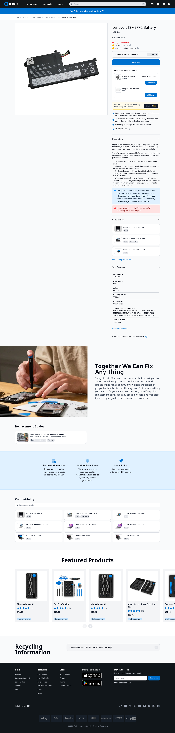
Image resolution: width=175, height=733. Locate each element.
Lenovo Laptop (49, 17)
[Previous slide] (84, 626)
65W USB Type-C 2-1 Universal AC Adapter (139, 76)
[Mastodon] (144, 706)
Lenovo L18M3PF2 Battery (68, 17)
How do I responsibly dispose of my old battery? (90, 647)
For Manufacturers (45, 686)
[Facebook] (125, 706)
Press (40, 689)
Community (42, 674)
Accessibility (65, 674)
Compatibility (118, 219)
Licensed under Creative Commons (94, 726)
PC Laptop (37, 17)
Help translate (20, 706)
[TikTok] (120, 706)
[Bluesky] (149, 706)
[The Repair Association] (158, 706)
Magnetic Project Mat (130, 88)
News (40, 693)
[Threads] (153, 706)
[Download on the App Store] (92, 675)
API (16, 689)
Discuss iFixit (20, 682)
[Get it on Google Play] (92, 683)
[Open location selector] (158, 4)
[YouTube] (139, 706)
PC (30, 17)
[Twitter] (130, 706)
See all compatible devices (122, 259)
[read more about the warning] (146, 336)
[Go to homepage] (12, 4)
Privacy (62, 678)
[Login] (169, 4)
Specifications (118, 267)
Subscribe (154, 678)
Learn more (122, 208)
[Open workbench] (152, 4)
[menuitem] (31, 4)
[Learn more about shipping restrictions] (130, 45)
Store (17, 17)
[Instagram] (135, 706)
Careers (18, 686)
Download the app (91, 669)
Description (117, 139)
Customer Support (22, 678)
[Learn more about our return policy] (129, 129)
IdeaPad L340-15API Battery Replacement (47, 434)
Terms (62, 682)
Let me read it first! (123, 682)
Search (153, 54)
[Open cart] (163, 4)
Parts (24, 17)
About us (18, 674)
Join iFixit (151, 106)
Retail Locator (43, 682)
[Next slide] (90, 626)
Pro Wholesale (43, 678)
